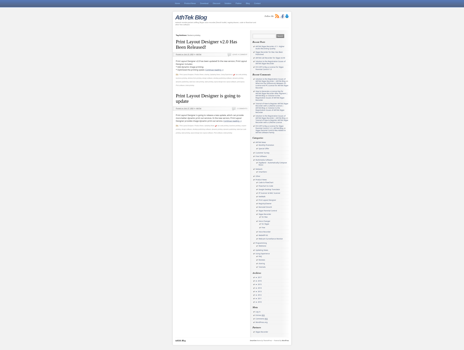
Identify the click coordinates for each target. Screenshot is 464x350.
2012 (259, 295)
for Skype (265, 224)
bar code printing (241, 74)
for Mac (265, 217)
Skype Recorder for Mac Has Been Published (269, 53)
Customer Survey (262, 153)
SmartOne (253, 341)
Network (259, 169)
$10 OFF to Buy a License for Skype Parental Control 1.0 (269, 68)
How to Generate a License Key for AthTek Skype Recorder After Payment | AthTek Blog (271, 93)
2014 (259, 288)
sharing (206, 74)
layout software (231, 82)
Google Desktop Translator (269, 189)
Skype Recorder (265, 214)
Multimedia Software (264, 160)
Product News (199, 74)
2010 (259, 302)
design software (207, 78)
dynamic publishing (182, 82)
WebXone (262, 246)
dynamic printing (237, 78)
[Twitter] (287, 16)
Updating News (215, 74)
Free (263, 227)
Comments (262, 319)
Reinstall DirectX (265, 207)
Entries (260, 315)
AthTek (198, 54)
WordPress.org (262, 322)
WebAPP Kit (263, 235)
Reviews (262, 260)
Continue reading (214, 70)
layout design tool (220, 82)
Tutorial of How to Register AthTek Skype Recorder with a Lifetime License (272, 121)
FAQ (260, 256)
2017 (259, 277)
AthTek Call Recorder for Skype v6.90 (270, 58)
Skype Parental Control (268, 210)
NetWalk (262, 196)
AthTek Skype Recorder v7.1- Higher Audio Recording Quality (270, 47)
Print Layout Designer (186, 74)
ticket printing (189, 85)
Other (258, 176)
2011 (259, 298)
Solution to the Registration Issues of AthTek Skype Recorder (271, 62)
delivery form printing (195, 78)
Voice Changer (264, 221)
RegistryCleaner (265, 203)
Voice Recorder (265, 232)
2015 (259, 284)
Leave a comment (239, 54)
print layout (240, 82)
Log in (258, 312)
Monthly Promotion (266, 145)
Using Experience (227, 74)
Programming (261, 243)
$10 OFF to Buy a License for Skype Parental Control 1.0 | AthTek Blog (269, 127)
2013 (259, 291)
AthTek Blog (191, 17)
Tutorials (262, 267)
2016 (259, 281)
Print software (180, 85)
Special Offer (264, 148)
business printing (181, 78)
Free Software (261, 156)
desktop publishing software (222, 78)
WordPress (285, 341)
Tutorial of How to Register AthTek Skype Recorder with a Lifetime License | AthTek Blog (272, 105)
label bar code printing (196, 82)
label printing (209, 82)
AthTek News (261, 142)
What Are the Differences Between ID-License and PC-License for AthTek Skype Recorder (272, 85)
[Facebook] (282, 16)
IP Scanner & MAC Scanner (269, 193)
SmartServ (263, 172)
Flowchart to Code (266, 186)
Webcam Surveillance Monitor (271, 239)
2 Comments (242, 109)
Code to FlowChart (266, 182)
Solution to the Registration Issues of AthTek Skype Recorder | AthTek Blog (271, 80)
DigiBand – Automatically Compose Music (273, 163)
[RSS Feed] (277, 16)
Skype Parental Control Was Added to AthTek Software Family (271, 131)
